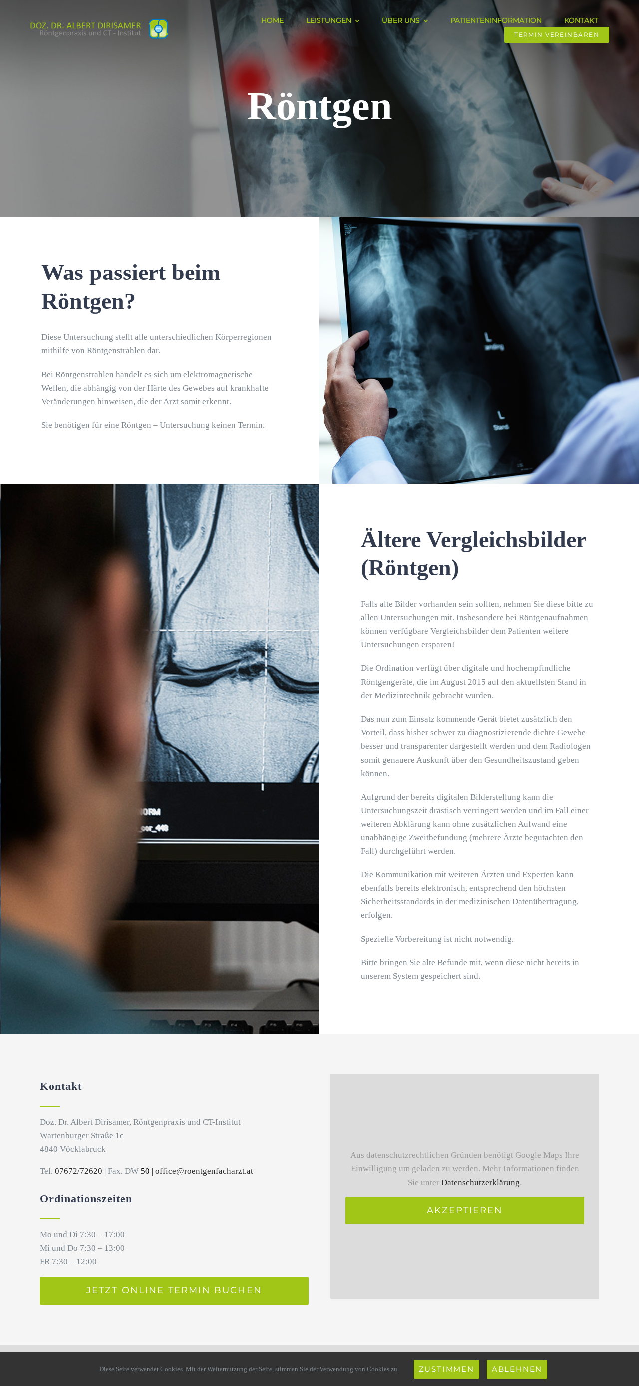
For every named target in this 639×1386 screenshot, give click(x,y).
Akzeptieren (465, 1210)
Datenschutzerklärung (480, 1182)
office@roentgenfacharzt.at (204, 1171)
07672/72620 (78, 1171)
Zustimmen (446, 1369)
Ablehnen (517, 1369)
